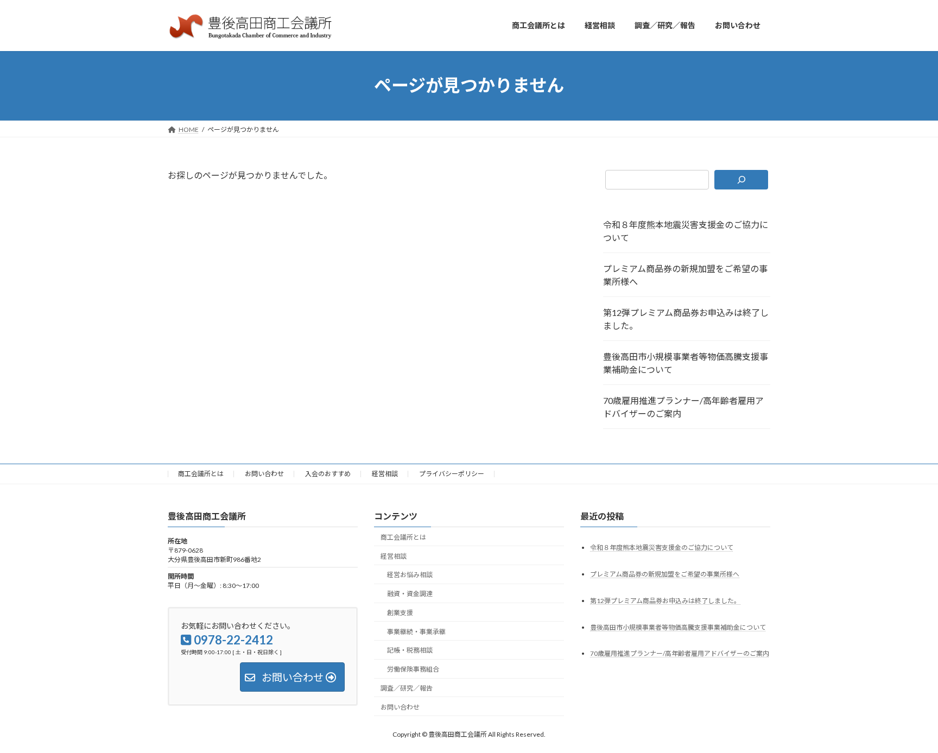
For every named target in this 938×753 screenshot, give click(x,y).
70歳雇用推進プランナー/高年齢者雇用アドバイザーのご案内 (683, 407)
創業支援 (400, 613)
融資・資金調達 (410, 594)
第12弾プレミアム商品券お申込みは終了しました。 (686, 319)
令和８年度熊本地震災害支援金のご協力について (685, 231)
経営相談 (385, 474)
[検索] (741, 179)
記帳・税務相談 (410, 650)
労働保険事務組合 (413, 669)
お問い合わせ (264, 474)
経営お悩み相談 (410, 575)
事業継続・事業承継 (416, 631)
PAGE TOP (906, 720)
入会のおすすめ (328, 474)
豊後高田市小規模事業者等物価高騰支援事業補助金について (685, 363)
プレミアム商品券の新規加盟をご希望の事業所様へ (685, 275)
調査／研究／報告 (407, 688)
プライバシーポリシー (451, 474)
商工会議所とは (201, 474)
